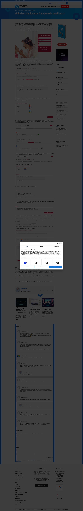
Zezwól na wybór (41, 266)
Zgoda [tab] (27, 246)
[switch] (36, 263)
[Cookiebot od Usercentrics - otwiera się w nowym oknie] (58, 243)
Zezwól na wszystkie (55, 266)
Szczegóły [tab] (41, 246)
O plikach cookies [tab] (56, 246)
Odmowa (27, 266)
